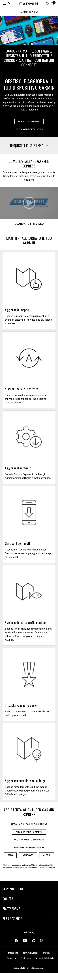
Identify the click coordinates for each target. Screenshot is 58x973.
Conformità (26, 958)
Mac (10, 855)
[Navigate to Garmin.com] (29, 4)
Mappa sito (13, 953)
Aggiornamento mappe (29, 832)
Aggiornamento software (29, 839)
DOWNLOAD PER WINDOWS (29, 129)
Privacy (46, 953)
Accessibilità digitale (45, 958)
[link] (29, 46)
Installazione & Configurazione (29, 824)
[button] (29, 145)
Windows (28, 855)
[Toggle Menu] (2, 3)
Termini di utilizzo (30, 953)
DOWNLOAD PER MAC (29, 121)
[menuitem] (9, 4)
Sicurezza (11, 958)
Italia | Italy (29, 932)
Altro (46, 855)
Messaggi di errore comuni (29, 847)
